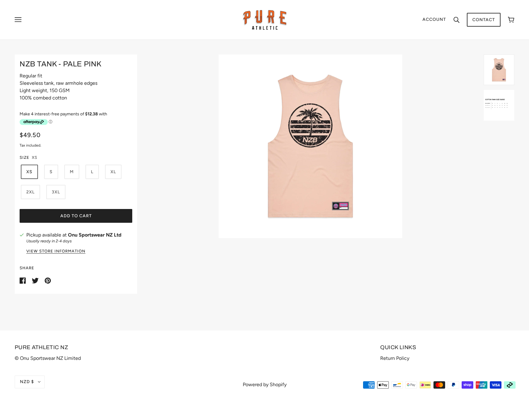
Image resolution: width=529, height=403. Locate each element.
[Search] (456, 19)
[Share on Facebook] (23, 280)
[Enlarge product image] (310, 146)
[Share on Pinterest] (47, 280)
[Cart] (511, 20)
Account (434, 19)
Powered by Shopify (265, 384)
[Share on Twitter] (35, 280)
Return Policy (394, 358)
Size (24, 157)
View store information (55, 251)
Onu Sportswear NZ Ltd (95, 235)
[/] (264, 19)
